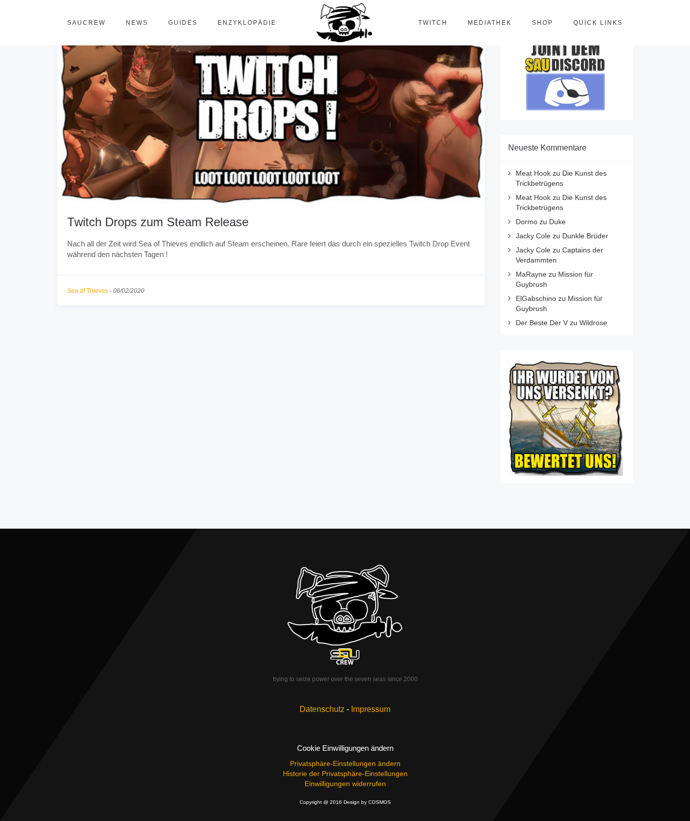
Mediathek (490, 22)
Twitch (433, 22)
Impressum (370, 709)
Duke (557, 222)
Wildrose (593, 323)
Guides (183, 22)
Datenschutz (322, 709)
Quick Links (598, 22)
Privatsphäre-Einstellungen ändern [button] (345, 763)
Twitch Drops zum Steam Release (158, 222)
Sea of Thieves (87, 290)
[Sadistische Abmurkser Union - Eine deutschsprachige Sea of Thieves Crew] (345, 614)
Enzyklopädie (247, 22)
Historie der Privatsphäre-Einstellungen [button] (345, 773)
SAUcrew (86, 22)
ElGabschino (536, 298)
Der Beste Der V (542, 323)
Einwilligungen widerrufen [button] (345, 784)
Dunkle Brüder (585, 236)
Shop (542, 22)
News (137, 22)
